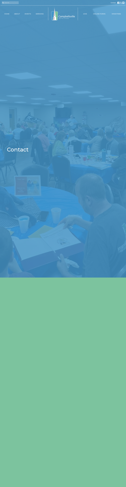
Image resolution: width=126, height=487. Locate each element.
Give (85, 14)
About (17, 14)
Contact (113, 2)
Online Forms (99, 14)
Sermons (40, 14)
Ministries (116, 14)
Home (6, 14)
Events (28, 14)
